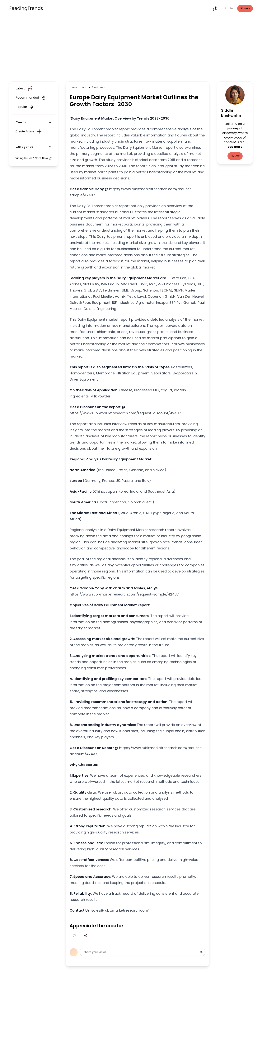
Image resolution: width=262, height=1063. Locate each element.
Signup (245, 8)
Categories (24, 147)
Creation (22, 122)
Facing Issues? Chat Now (31, 158)
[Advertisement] (131, 48)
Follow (235, 156)
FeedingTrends (26, 8)
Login (229, 8)
